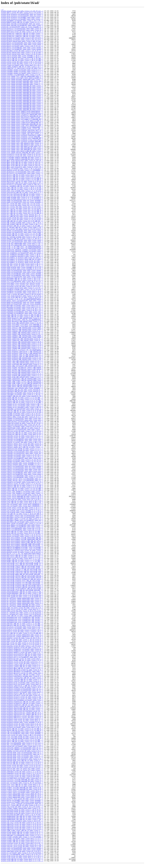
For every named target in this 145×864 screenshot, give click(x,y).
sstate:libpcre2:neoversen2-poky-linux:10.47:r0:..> (22, 425)
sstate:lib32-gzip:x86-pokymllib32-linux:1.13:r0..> (22, 323)
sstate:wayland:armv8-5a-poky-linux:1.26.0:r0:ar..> (22, 810)
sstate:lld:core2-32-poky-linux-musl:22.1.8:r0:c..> (22, 499)
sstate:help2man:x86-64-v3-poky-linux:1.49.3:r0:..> (22, 278)
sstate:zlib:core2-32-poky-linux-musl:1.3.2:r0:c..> (22, 856)
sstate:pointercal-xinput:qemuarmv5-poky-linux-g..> (22, 635)
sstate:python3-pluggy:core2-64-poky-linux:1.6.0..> (22, 687)
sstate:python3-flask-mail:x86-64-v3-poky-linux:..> (22, 674)
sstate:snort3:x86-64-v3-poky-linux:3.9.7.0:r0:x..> (22, 762)
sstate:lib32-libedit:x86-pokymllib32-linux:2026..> (22, 335)
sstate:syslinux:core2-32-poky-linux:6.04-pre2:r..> (22, 775)
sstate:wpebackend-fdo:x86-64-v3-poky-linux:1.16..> (22, 819)
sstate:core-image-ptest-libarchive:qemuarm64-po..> (22, 122)
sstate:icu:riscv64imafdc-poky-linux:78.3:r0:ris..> (22, 281)
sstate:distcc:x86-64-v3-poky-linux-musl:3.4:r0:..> (22, 175)
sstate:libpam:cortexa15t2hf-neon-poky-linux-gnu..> (22, 418)
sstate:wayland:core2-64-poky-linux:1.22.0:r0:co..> (22, 813)
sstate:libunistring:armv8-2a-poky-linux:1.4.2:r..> (22, 448)
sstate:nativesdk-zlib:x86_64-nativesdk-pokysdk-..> (22, 590)
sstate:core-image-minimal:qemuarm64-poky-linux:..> (22, 79)
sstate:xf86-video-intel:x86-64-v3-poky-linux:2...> (22, 830)
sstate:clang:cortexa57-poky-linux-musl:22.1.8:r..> (22, 65)
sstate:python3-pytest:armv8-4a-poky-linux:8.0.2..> (22, 706)
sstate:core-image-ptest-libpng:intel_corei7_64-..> (22, 129)
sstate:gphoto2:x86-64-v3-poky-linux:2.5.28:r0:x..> (22, 238)
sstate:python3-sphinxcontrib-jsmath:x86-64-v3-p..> (22, 713)
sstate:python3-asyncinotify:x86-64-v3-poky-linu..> (22, 654)
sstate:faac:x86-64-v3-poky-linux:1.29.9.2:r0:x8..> (22, 187)
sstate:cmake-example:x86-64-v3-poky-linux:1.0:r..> (22, 66)
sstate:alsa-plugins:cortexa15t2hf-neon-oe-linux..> (22, 14)
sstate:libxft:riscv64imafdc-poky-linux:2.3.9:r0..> (22, 475)
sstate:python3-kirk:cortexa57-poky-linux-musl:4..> (22, 682)
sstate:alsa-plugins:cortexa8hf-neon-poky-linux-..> (22, 17)
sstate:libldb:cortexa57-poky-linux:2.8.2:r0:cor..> (22, 413)
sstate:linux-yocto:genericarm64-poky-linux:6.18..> (22, 495)
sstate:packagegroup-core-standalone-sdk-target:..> (22, 617)
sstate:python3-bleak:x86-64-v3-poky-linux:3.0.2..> (22, 660)
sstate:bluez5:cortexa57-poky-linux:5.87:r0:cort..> (22, 38)
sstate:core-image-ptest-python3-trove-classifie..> (22, 140)
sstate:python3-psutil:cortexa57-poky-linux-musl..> (22, 692)
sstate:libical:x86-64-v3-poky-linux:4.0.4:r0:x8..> (22, 410)
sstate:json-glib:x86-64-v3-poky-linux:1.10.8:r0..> (22, 297)
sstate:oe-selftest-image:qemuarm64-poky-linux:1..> (22, 598)
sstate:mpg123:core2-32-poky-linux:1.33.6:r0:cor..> (22, 552)
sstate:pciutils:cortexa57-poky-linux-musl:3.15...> (22, 627)
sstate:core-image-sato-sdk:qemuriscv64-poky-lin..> (22, 146)
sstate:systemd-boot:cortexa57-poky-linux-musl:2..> (22, 778)
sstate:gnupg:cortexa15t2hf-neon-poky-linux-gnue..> (22, 230)
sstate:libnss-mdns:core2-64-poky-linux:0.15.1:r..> (22, 417)
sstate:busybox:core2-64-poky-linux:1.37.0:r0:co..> (22, 51)
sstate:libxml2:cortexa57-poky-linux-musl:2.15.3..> (22, 482)
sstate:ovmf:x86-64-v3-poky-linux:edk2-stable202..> (22, 615)
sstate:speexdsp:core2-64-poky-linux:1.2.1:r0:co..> (22, 771)
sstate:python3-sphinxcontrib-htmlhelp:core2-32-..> (22, 711)
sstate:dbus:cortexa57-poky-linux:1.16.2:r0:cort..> (22, 168)
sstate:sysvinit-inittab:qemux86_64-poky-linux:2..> (22, 779)
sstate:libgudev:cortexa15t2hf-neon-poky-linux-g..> (22, 409)
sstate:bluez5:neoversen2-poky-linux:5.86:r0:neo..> (22, 41)
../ (2, 9)
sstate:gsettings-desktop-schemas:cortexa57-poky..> (22, 249)
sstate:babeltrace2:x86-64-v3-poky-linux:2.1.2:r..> (22, 22)
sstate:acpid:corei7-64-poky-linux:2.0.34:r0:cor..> (22, 11)
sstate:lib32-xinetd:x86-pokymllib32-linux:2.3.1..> (22, 374)
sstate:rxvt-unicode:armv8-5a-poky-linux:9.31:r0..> (22, 736)
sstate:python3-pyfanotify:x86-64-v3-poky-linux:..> (22, 701)
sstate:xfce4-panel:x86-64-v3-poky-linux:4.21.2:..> (22, 832)
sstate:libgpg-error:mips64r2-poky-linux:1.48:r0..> (22, 407)
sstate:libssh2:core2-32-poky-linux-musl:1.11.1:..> (22, 436)
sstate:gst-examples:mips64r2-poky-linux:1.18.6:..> (22, 254)
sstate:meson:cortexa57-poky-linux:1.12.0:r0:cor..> (22, 534)
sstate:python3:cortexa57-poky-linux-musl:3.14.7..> (22, 727)
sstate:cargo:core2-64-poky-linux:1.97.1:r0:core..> (22, 62)
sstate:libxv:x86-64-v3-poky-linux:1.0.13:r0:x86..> (22, 488)
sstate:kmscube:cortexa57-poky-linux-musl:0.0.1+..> (22, 305)
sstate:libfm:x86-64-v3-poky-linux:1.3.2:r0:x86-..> (22, 397)
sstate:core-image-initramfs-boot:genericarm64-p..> (22, 78)
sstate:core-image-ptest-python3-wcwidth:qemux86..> (22, 141)
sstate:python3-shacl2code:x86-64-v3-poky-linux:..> (22, 708)
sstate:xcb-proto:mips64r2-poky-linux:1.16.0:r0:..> (22, 821)
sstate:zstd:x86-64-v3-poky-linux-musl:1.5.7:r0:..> (22, 859)
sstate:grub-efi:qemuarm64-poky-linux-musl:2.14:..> (22, 243)
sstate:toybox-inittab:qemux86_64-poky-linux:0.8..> (22, 787)
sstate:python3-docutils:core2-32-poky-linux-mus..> (22, 673)
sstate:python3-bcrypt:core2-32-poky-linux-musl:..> (22, 658)
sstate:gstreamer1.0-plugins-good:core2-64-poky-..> (22, 262)
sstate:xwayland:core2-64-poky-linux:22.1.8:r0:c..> (22, 851)
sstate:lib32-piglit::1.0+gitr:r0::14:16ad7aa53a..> (22, 350)
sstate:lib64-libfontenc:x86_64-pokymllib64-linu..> (22, 378)
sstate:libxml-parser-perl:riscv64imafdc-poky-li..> (22, 479)
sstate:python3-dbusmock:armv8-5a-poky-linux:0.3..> (22, 670)
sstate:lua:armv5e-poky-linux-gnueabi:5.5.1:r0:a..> (22, 510)
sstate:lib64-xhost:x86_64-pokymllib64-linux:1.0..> (22, 385)
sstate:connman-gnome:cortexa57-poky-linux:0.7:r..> (22, 70)
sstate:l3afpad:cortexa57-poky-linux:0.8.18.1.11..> (22, 308)
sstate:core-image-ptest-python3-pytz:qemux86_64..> (22, 138)
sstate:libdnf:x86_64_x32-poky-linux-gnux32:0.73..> (22, 396)
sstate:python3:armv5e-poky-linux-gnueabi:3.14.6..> (22, 722)
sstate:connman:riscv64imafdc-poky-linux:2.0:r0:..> (22, 74)
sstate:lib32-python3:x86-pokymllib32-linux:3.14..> (22, 358)
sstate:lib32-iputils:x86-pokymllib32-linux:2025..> (22, 327)
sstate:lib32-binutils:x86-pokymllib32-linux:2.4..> (22, 318)
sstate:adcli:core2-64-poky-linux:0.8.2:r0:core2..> (22, 12)
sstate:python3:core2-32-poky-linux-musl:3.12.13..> (22, 724)
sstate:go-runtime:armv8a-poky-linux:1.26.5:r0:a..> (22, 237)
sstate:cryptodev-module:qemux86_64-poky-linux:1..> (22, 157)
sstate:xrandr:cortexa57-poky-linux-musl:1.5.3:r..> (22, 838)
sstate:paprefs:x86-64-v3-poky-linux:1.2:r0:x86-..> (22, 623)
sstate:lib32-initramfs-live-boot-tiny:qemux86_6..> (22, 324)
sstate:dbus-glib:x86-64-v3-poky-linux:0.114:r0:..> (22, 162)
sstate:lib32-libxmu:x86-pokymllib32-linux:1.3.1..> (22, 347)
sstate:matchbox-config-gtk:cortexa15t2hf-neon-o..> (22, 515)
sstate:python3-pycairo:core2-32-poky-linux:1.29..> (22, 697)
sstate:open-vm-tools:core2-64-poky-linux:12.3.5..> (22, 608)
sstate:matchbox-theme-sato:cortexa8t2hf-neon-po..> (22, 520)
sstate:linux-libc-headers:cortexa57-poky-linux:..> (22, 491)
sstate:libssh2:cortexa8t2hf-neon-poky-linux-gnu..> (22, 439)
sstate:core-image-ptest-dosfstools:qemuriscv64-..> (22, 117)
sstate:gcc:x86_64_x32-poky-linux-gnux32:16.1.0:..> (22, 214)
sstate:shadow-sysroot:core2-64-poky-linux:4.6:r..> (22, 751)
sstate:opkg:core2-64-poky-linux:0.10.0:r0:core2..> (22, 611)
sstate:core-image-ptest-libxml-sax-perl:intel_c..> (22, 133)
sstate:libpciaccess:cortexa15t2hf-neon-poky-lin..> (22, 421)
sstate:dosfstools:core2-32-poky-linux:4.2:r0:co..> (22, 181)
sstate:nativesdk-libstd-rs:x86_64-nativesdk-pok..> (22, 569)
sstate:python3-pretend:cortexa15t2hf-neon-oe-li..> (22, 689)
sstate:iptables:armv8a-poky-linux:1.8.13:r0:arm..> (22, 289)
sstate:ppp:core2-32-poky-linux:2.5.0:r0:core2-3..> (22, 643)
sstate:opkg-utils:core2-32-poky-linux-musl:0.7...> (22, 609)
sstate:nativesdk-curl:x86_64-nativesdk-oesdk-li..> (22, 563)
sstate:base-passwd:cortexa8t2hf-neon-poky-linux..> (22, 25)
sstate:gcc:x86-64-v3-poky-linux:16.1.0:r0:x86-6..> (22, 210)
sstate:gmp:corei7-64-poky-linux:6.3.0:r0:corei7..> (22, 229)
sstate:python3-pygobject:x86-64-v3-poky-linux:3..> (22, 705)
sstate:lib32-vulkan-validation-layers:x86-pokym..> (22, 367)
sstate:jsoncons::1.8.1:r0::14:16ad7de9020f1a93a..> (22, 299)
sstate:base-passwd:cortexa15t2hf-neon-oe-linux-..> (22, 24)
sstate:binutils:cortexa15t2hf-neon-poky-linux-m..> (22, 28)
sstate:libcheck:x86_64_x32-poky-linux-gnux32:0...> (22, 390)
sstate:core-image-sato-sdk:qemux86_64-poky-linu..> (22, 148)
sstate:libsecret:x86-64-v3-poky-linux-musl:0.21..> (22, 432)
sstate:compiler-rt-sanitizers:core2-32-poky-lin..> (22, 68)
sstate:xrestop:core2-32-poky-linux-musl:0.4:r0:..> (22, 843)
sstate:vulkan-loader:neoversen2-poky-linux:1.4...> (22, 808)
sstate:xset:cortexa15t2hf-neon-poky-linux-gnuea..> (22, 848)
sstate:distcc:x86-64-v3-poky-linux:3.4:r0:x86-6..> (22, 178)
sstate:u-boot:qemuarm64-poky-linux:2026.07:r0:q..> (22, 794)
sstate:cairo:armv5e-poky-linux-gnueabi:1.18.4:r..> (22, 55)
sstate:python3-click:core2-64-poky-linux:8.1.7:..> (22, 662)
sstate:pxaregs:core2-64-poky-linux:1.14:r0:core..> (22, 646)
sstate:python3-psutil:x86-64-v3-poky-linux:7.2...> (22, 693)
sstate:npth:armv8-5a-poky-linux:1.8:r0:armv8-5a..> (22, 595)
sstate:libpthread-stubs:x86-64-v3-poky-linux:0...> (22, 428)
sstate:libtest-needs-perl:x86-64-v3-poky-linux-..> (22, 447)
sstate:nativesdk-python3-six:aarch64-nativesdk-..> (22, 582)
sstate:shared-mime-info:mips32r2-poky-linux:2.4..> (22, 759)
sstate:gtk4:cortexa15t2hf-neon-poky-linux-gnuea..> (22, 270)
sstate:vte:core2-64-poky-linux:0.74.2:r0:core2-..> (22, 806)
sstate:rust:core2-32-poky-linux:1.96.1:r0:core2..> (22, 735)
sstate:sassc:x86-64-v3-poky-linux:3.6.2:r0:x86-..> (22, 740)
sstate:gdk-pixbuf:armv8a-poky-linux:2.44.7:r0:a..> (22, 222)
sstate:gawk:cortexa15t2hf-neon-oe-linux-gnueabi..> (22, 200)
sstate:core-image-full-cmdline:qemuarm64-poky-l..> (22, 76)
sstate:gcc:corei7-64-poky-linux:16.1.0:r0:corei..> (22, 207)
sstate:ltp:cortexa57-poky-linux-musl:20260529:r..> (22, 504)
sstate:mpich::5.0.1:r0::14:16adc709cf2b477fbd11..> (22, 553)
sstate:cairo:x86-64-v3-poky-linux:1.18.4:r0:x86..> (22, 59)
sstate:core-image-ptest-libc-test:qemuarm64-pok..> (22, 125)
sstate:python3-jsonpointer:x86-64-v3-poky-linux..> (22, 678)
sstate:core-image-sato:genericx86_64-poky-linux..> (22, 151)
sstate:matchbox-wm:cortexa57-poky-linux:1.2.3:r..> (22, 522)
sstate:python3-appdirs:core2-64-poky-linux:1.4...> (22, 652)
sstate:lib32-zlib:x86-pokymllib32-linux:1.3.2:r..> (22, 377)
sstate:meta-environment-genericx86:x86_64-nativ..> (22, 541)
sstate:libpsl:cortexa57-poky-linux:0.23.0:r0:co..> (22, 426)
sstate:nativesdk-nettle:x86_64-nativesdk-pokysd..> (22, 576)
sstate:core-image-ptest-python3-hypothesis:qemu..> (22, 135)
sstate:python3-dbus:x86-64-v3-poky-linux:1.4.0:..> (22, 668)
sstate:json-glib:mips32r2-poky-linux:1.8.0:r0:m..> (22, 296)
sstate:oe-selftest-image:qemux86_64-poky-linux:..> (22, 604)
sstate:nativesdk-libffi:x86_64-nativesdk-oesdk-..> (22, 566)
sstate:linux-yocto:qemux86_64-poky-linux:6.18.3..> (22, 496)
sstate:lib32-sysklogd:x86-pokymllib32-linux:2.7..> (22, 364)
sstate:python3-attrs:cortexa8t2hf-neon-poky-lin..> (22, 657)
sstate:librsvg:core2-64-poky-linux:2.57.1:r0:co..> (22, 431)
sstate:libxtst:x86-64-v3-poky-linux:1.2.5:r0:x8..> (22, 485)
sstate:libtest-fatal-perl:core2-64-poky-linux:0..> (22, 444)
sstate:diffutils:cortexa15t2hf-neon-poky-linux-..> (22, 172)
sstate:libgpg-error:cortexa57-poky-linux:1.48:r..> (22, 404)
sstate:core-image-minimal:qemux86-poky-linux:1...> (22, 82)
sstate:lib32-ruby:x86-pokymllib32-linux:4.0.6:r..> (22, 361)
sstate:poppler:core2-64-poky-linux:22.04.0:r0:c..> (22, 638)
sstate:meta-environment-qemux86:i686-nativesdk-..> (22, 544)
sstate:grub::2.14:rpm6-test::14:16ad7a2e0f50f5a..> (22, 246)
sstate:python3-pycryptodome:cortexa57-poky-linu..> (22, 700)
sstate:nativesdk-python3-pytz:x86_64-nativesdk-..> (22, 580)
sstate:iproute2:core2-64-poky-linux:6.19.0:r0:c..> (22, 286)
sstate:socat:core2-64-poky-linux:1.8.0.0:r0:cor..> (22, 765)
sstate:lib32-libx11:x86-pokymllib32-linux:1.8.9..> (22, 342)
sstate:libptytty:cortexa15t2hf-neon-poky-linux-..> (22, 429)
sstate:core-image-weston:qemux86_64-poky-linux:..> (22, 152)
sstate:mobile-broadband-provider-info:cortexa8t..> (22, 547)
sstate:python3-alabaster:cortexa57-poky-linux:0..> (22, 649)
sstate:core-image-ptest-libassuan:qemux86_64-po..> (22, 124)
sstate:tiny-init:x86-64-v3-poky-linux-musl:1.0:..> (22, 784)
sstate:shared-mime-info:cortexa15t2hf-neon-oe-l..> (22, 752)
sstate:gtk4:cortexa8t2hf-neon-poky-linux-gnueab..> (22, 273)
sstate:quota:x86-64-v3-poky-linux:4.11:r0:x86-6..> (22, 728)
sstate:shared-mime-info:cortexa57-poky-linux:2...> (22, 756)
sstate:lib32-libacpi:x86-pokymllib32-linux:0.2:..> (22, 331)
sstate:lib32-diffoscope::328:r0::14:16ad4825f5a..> (22, 319)
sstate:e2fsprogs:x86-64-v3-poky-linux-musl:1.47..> (22, 183)
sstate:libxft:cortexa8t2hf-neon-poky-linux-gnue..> (22, 472)
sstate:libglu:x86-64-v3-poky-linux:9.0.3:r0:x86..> (22, 401)
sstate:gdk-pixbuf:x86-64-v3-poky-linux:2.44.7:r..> (22, 224)
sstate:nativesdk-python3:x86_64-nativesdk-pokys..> (22, 585)
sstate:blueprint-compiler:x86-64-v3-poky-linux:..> (22, 33)
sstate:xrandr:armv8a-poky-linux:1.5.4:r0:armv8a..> (22, 837)
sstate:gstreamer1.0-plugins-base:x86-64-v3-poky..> (22, 259)
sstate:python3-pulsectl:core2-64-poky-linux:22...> (22, 695)
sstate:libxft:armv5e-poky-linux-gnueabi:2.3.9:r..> (22, 463)
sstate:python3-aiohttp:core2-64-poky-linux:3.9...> (22, 647)
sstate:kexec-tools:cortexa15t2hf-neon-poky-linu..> (22, 300)
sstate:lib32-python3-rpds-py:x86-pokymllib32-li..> (22, 355)
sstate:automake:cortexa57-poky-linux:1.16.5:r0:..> (22, 20)
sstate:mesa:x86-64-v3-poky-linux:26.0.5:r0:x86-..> (22, 531)
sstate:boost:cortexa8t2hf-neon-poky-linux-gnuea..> (22, 47)
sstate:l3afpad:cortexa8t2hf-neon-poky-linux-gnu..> (22, 312)
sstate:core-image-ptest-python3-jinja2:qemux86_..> (22, 136)
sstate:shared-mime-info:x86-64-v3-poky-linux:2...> (22, 760)
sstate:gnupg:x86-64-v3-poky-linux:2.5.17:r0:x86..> (22, 234)
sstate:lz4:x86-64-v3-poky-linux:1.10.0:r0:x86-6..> (22, 514)
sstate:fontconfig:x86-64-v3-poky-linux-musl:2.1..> (22, 192)
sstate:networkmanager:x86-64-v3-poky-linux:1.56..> (22, 592)
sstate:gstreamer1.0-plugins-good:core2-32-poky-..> (22, 261)
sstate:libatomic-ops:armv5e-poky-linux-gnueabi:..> (22, 388)
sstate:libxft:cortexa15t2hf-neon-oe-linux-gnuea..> (22, 466)
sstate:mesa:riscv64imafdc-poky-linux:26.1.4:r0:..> (22, 528)
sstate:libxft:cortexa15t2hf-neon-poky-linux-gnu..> (22, 469)
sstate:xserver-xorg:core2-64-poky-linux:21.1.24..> (22, 845)
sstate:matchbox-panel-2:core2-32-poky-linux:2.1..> (22, 518)
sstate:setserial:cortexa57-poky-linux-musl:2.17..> (22, 746)
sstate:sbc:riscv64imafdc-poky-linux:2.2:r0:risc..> (22, 743)
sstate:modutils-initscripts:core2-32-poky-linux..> (22, 550)
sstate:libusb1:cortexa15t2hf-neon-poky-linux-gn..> (22, 452)
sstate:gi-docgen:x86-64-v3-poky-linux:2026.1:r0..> (22, 227)
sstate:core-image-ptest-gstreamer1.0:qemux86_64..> (22, 119)
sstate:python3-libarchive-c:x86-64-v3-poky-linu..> (22, 686)
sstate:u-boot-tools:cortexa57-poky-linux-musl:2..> (22, 791)
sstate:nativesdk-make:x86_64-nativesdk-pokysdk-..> (22, 574)
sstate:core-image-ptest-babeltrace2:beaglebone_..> (22, 111)
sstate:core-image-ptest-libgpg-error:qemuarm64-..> (22, 127)
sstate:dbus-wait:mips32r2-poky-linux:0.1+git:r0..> (22, 167)
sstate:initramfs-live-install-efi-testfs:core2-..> (22, 283)
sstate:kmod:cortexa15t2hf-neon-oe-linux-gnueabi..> (22, 302)
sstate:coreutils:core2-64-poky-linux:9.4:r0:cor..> (22, 154)
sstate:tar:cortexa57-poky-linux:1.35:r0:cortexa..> (22, 783)
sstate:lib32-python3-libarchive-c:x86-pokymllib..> (22, 351)
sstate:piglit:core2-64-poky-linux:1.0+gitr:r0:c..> (22, 630)
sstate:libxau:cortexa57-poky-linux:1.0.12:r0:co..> (22, 460)
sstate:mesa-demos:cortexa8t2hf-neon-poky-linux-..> (22, 525)
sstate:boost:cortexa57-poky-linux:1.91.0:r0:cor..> (22, 46)
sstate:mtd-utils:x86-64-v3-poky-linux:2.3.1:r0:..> (22, 555)
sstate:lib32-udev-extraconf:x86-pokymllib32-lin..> (22, 366)
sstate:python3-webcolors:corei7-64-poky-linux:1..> (22, 716)
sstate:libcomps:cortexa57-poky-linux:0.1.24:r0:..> (22, 393)
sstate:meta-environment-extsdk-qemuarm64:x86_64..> (22, 538)
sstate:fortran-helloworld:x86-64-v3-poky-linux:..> (22, 194)
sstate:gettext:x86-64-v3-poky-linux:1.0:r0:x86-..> (22, 226)
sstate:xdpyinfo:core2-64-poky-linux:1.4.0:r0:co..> (22, 827)
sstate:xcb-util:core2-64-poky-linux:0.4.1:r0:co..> (22, 822)
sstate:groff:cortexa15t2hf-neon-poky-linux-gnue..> (22, 240)
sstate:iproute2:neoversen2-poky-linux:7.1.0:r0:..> (22, 288)
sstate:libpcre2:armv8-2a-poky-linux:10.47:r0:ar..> (22, 423)
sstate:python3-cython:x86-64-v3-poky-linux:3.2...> (22, 665)
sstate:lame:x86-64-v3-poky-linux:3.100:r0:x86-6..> (22, 315)
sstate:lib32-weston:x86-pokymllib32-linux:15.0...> (22, 370)
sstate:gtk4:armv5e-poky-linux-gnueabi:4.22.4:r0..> (22, 267)
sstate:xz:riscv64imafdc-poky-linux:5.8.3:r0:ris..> (22, 854)
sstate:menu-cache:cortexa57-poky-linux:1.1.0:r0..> (22, 523)
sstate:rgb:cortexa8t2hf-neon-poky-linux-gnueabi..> (22, 732)
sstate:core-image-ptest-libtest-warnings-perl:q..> (22, 130)
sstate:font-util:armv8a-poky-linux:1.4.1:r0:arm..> (22, 191)
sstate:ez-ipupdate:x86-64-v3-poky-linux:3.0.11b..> (22, 186)
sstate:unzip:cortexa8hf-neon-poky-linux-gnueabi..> (22, 800)
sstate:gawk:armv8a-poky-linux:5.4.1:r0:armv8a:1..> (22, 197)
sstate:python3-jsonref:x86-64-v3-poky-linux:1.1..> (22, 679)
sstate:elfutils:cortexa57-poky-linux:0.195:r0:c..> (22, 184)
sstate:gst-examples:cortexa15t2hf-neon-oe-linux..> (22, 253)
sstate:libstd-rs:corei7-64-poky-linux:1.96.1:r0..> (22, 442)
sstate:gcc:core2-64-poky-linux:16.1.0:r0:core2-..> (22, 203)
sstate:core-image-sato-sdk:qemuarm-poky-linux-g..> (22, 143)
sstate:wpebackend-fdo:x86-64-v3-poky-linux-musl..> (22, 816)
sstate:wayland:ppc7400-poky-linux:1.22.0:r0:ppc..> (22, 814)
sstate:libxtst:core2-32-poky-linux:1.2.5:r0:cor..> (22, 483)
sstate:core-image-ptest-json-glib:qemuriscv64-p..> (22, 121)
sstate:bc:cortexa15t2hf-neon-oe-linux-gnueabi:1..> (22, 27)
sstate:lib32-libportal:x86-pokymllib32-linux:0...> (22, 339)
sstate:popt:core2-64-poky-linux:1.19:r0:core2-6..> (22, 639)
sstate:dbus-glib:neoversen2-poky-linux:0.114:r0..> (22, 160)
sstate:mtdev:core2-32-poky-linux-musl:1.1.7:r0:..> (22, 558)
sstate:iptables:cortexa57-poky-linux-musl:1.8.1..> (22, 291)
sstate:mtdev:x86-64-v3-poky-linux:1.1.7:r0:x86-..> (22, 560)
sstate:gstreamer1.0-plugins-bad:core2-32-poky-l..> (22, 257)
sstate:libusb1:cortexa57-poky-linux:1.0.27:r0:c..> (22, 455)
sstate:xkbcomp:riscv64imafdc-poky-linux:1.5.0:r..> (22, 835)
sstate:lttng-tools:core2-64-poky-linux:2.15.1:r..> (22, 507)
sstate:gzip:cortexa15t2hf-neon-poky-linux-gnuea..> (22, 277)
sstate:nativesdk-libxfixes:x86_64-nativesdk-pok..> (22, 571)
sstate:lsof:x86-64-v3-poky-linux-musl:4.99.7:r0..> (22, 501)
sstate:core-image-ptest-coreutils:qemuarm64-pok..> (22, 114)
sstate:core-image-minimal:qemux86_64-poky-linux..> (22, 86)
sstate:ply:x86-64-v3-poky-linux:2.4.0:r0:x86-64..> (22, 633)
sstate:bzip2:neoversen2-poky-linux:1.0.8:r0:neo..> (22, 52)
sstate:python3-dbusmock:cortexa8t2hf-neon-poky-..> (22, 671)
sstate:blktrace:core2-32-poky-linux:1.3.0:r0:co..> (22, 31)
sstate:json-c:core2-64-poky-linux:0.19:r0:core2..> (22, 294)
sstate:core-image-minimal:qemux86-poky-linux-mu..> (22, 81)
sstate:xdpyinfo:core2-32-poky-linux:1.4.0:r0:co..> (22, 824)
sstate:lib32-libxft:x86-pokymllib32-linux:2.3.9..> (22, 343)
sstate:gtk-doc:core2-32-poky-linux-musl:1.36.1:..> (22, 264)
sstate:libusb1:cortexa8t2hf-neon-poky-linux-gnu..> (22, 458)
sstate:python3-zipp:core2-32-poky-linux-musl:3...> (22, 719)
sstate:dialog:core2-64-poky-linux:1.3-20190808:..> (22, 170)
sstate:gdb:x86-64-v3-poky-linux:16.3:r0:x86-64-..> (22, 221)
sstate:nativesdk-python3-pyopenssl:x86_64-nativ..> (22, 579)
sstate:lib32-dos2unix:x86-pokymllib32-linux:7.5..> (22, 321)
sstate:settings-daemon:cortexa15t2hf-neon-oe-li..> (22, 748)
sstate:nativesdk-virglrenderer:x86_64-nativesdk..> (22, 588)
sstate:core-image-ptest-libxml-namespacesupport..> (22, 132)
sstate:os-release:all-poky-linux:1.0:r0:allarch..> (22, 612)
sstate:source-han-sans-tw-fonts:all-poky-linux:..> (22, 768)
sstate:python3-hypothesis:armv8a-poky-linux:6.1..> (22, 676)
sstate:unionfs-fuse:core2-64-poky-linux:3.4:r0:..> (22, 798)
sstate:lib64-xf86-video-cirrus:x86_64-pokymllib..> (22, 382)
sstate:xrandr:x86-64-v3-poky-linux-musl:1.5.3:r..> (22, 840)
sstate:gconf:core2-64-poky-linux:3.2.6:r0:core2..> (22, 218)
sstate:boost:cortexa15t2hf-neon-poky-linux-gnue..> (22, 43)
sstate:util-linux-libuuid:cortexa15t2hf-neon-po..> (22, 803)
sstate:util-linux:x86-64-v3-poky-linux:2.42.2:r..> (22, 805)
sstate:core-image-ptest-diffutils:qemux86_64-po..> (22, 116)
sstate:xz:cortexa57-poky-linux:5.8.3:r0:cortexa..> (22, 853)
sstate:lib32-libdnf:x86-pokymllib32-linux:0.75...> (22, 332)
